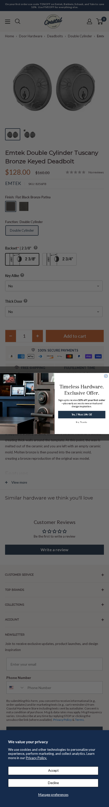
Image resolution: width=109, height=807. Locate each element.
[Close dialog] (105, 376)
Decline (53, 783)
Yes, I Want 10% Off (82, 414)
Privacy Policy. (36, 758)
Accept (53, 770)
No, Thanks (81, 422)
